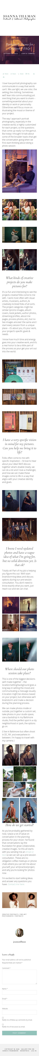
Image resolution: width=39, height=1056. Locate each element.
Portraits (19, 916)
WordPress (24, 1051)
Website (5, 1009)
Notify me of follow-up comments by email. (17, 1020)
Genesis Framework (10, 1051)
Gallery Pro (26, 1049)
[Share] (33, 74)
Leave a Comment (28, 53)
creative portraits (10, 914)
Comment (6, 968)
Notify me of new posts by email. (13, 1027)
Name (5, 989)
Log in (34, 1051)
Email (4, 999)
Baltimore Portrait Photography (19, 18)
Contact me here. (16, 884)
